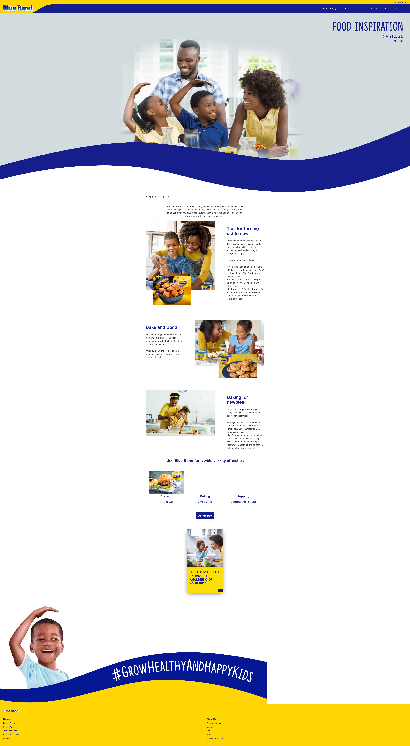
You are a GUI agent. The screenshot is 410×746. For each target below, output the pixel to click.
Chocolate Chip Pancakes (243, 502)
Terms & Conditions (215, 738)
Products (348, 9)
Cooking (166, 496)
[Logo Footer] (11, 711)
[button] (353, 8)
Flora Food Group (214, 723)
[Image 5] (166, 472)
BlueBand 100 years (331, 9)
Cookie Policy (9, 727)
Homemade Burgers (166, 502)
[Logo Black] (27, 6)
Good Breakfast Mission (381, 9)
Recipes (362, 9)
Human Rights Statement (13, 735)
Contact (6, 738)
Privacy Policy (9, 723)
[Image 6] (243, 472)
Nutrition (399, 9)
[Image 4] (205, 472)
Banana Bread (205, 502)
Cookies (210, 731)
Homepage (150, 197)
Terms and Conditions (12, 731)
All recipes (205, 515)
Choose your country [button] (399, 2)
